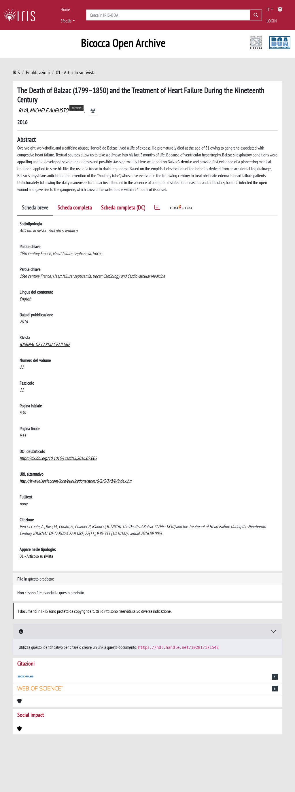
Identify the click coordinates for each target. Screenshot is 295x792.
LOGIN (271, 21)
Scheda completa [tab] (75, 207)
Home (65, 9)
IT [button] (268, 9)
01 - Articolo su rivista (75, 72)
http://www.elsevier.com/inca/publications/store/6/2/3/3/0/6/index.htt (75, 481)
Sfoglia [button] (65, 21)
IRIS (16, 72)
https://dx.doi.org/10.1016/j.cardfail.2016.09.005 (58, 458)
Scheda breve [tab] (35, 207)
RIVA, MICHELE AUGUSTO (43, 110)
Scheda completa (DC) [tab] (123, 207)
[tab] (157, 208)
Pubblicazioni (38, 72)
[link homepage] (21, 15)
